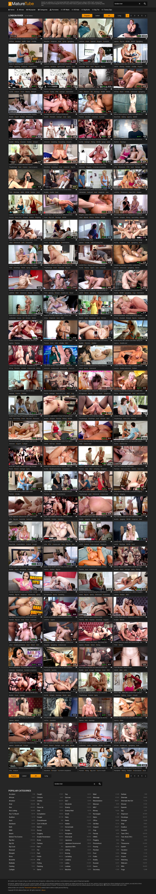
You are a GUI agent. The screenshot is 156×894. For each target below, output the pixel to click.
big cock (51, 217)
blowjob (34, 91)
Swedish (124, 830)
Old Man (96, 824)
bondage (97, 91)
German (68, 797)
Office (95, 820)
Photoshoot (97, 843)
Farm (39, 847)
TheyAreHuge (13, 167)
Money (95, 811)
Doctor (39, 830)
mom (87, 41)
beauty (28, 91)
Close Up (40, 807)
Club (38, 811)
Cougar (39, 817)
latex (121, 720)
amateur (18, 41)
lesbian (128, 66)
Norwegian (96, 814)
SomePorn (47, 167)
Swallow (124, 827)
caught (35, 544)
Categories (42, 10)
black (121, 91)
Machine (68, 870)
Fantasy (40, 843)
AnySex (116, 444)
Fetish (39, 856)
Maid (94, 794)
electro (134, 469)
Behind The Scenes (15, 837)
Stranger (124, 820)
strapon (36, 142)
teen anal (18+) (60, 393)
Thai (122, 840)
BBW (10, 830)
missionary (106, 594)
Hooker (67, 830)
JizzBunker (12, 318)
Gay (66, 794)
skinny (124, 117)
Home (11, 10)
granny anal (61, 66)
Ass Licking (13, 811)
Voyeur (123, 856)
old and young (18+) (97, 242)
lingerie (99, 41)
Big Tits (95, 10)
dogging (89, 167)
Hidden (67, 824)
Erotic (39, 840)
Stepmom (124, 814)
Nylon (95, 817)
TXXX (10, 192)
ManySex (46, 41)
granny (69, 66)
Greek (67, 814)
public (24, 41)
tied (99, 519)
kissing (122, 66)
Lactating (68, 856)
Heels (67, 820)
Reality (95, 860)
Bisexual (12, 850)
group (64, 41)
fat (92, 91)
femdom (86, 91)
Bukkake (12, 863)
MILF (17, 293)
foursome (35, 268)
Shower (123, 804)
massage (93, 318)
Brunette (12, 860)
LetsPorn (81, 41)
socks (52, 192)
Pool (94, 853)
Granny (67, 807)
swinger (62, 91)
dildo (22, 192)
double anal (64, 293)
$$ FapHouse (83, 393)
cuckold (102, 117)
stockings (55, 167)
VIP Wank (65, 10)
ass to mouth (141, 393)
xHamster (82, 66)
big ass (97, 66)
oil (23, 318)
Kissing (67, 853)
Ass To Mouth (14, 814)
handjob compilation (31, 670)
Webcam (124, 863)
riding (87, 770)
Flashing (40, 866)
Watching (124, 860)
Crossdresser (42, 820)
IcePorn (46, 720)
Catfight (12, 870)
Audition (12, 817)
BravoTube (117, 117)
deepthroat (107, 393)
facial (71, 293)
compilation (141, 318)
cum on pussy (33, 167)
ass (107, 192)
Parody (95, 833)
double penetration (103, 293)
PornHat (46, 91)
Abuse (43, 890)
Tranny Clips (106, 10)
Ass (10, 807)
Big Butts (85, 10)
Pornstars (54, 10)
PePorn (116, 393)
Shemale (124, 797)
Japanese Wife (70, 847)
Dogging (40, 833)
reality (52, 91)
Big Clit (11, 843)
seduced (90, 192)
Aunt (10, 820)
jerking (124, 695)
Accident (12, 794)
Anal (10, 804)
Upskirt (123, 847)
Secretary (96, 870)
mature (17, 91)
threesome (30, 117)
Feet (38, 853)
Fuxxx (45, 217)
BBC (108, 418)
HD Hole (75, 10)
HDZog (11, 368)
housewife (29, 242)
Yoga (123, 870)
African (11, 797)
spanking (17, 66)
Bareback (12, 824)
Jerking (67, 850)
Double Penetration (43, 837)
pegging (122, 494)
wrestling (54, 142)
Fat (38, 850)
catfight (25, 444)
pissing (51, 293)
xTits (115, 167)
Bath (10, 827)
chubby (34, 41)
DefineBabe (82, 192)
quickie (54, 670)
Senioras (11, 393)
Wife (122, 866)
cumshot (106, 41)
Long (119, 15)
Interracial (68, 837)
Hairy (67, 817)
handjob (122, 318)
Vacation (124, 850)
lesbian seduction (125, 368)
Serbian (123, 794)
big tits (122, 41)
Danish (39, 827)
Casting (11, 866)
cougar (92, 670)
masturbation (33, 66)
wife (23, 242)
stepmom (54, 41)
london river (123, 444)
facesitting (62, 142)
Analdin (11, 117)
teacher (59, 418)
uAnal (80, 91)
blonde (86, 217)
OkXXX (116, 66)
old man (52, 444)
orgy (134, 293)
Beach (11, 833)
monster (23, 142)
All (109, 15)
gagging (87, 519)
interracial (134, 91)
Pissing (95, 847)
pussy (86, 368)
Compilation (41, 814)
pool (98, 318)
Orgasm (96, 827)
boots (64, 695)
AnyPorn (116, 142)
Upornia (116, 41)
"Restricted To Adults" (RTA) (32, 887)
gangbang (71, 41)
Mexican (96, 804)
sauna (19, 318)
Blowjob (12, 853)
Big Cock (12, 847)
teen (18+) (132, 192)
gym (69, 695)
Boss (11, 856)
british (133, 41)
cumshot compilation (64, 770)
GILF (66, 801)
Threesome (125, 843)
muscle (69, 142)
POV (88, 66)
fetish (23, 268)
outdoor (95, 745)
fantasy (138, 167)
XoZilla (11, 91)
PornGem (116, 469)
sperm (92, 268)
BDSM (128, 41)
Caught (39, 794)
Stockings (124, 817)
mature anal (31, 368)
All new (20, 10)
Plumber (96, 850)
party (69, 117)
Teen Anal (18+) (126, 837)
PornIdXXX (47, 519)
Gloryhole (68, 804)
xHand (81, 368)
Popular (87, 15)
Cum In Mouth (42, 824)
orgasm (19, 444)
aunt (132, 167)
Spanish (124, 807)
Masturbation (97, 801)
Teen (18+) (125, 833)
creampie (95, 117)
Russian (96, 863)
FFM (57, 91)
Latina (67, 863)
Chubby (39, 801)
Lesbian (67, 866)
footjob (87, 645)
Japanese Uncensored (73, 843)
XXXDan (11, 41)
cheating (96, 469)
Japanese (68, 840)
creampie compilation (99, 167)
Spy (122, 811)
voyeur (130, 695)
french (17, 469)
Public (95, 856)
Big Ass (11, 840)
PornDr (46, 242)
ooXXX (81, 293)
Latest (97, 15)
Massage (96, 797)
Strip (122, 824)
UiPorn (11, 66)
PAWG (143, 167)
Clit (38, 804)
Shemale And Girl (127, 801)
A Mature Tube (21, 3)
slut (86, 720)
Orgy (94, 830)
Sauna (95, 866)
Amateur (12, 801)
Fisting (39, 863)
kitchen (104, 318)
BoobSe (46, 192)
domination (70, 91)
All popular (31, 10)
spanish (93, 41)
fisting (17, 142)
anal (29, 41)
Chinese (40, 797)
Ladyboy (68, 860)
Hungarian (68, 833)
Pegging (96, 840)
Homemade (69, 827)
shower (28, 318)
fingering (38, 217)
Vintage (123, 853)
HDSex (46, 318)
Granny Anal (69, 811)
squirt (17, 117)
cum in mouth (98, 393)
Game (39, 870)
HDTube (116, 91)
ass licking (135, 217)
